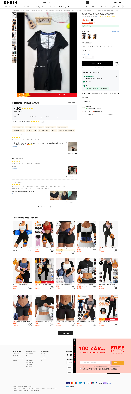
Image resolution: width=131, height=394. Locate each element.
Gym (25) (54, 130)
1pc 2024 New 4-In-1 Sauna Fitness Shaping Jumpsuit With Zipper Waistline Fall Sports (44, 248)
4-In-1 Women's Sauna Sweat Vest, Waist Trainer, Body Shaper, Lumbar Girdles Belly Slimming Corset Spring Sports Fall (22, 248)
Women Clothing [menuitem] (35, 6)
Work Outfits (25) (31, 130)
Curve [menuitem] (55, 6)
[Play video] (47, 52)
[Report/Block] (76, 153)
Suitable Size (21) (50, 127)
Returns (28, 356)
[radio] (84, 36)
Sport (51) (40, 127)
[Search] (87, 2)
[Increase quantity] (93, 57)
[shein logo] (10, 2)
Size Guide (29, 364)
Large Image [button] (115, 31)
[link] (115, 2)
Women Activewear (30, 10)
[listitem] (22, 238)
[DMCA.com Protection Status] (72, 386)
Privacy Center (16, 388)
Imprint (20, 390)
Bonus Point (43, 358)
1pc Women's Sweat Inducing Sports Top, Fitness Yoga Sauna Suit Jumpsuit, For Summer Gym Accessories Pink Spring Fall (22, 284)
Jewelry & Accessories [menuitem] (78, 6)
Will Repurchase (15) (18, 127)
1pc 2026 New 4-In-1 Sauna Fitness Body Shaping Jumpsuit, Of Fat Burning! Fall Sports (108, 321)
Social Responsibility (18, 358)
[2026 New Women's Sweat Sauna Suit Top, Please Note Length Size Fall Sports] (65, 271)
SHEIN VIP (29, 366)
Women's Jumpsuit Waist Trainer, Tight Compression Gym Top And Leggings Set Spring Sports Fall (108, 248)
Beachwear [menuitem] (45, 6)
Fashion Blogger (17, 356)
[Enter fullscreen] (75, 91)
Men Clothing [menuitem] (62, 6)
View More (65, 333)
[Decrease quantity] (86, 57)
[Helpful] (66, 153)
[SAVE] (116, 63)
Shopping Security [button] (91, 85)
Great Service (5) (62, 127)
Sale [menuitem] (28, 6)
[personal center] (112, 2)
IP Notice (15, 390)
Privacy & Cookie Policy (27, 388)
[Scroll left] (123, 6)
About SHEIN (16, 353)
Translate (14, 146)
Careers (15, 360)
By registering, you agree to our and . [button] (100, 366)
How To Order (29, 360)
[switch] (42, 122)
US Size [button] (87, 42)
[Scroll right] (125, 6)
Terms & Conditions (40, 388)
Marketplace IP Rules (52, 388)
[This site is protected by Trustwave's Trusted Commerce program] (67, 386)
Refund (28, 358)
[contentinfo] (93, 383)
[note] (44, 282)
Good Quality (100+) (44, 130)
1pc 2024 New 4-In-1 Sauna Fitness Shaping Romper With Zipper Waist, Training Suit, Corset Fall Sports (86, 321)
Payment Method (44, 356)
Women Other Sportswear (61, 10)
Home (13, 10)
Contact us (42, 353)
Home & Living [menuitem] (104, 6)
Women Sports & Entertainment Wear (45, 10)
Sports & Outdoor (20, 10)
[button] (122, 2)
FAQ (41, 360)
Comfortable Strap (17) (18, 130)
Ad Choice (26, 390)
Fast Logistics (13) (30, 127)
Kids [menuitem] (51, 6)
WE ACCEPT (69, 380)
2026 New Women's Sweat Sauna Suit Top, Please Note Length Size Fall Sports (65, 284)
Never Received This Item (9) (66, 130)
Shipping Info (29, 353)
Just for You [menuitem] (17, 6)
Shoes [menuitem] (69, 6)
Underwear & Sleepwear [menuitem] (92, 6)
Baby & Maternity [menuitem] (115, 6)
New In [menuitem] (23, 6)
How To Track (29, 362)
